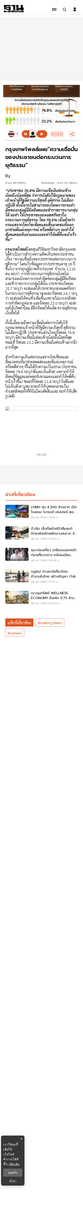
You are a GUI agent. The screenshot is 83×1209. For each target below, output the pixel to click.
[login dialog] (75, 9)
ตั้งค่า (12, 1181)
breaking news (50, 622)
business (15, 632)
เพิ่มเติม (14, 1164)
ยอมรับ (12, 1172)
